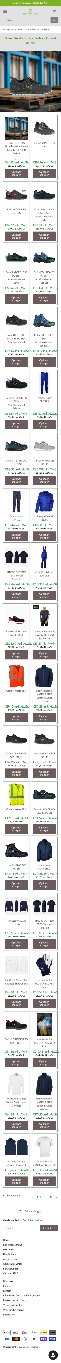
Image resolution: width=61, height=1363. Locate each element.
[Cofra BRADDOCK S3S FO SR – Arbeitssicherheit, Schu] (44, 194)
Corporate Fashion (13, 1263)
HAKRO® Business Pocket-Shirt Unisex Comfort (16, 1102)
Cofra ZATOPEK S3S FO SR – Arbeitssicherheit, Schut (16, 277)
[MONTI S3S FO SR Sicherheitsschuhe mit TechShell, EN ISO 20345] (16, 128)
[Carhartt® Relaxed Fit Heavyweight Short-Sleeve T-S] (44, 616)
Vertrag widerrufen (13, 1305)
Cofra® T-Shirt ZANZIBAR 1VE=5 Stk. (44, 1163)
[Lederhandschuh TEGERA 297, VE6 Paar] (44, 965)
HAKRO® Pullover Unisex (16, 922)
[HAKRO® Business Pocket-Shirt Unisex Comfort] (16, 1084)
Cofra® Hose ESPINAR (16, 518)
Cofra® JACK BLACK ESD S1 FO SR (44, 811)
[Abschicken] (54, 20)
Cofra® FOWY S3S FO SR (16, 867)
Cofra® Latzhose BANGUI (44, 574)
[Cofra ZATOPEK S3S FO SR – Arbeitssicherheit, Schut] (16, 257)
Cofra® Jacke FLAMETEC (44, 867)
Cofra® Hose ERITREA (44, 399)
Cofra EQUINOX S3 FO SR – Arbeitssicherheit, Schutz (44, 277)
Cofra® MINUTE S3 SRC (44, 144)
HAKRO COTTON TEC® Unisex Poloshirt (16, 576)
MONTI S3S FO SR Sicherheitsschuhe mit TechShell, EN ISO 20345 (16, 148)
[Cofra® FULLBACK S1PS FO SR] (16, 738)
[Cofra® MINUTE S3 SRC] (44, 128)
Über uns (8, 1281)
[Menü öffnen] (5, 11)
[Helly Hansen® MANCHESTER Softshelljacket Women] (44, 1084)
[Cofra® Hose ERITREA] (44, 383)
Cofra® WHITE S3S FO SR (44, 462)
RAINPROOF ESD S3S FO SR (16, 211)
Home (6, 1239)
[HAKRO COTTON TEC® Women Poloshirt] (44, 906)
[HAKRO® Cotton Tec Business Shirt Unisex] (16, 965)
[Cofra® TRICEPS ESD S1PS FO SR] (16, 1024)
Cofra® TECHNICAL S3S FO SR (16, 462)
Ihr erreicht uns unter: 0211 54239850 (30, 2)
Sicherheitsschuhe (12, 1244)
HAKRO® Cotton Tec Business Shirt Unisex (16, 982)
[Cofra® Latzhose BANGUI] (44, 557)
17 (51, 1197)
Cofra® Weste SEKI (16, 690)
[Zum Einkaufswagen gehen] (54, 11)
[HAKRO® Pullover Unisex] (16, 906)
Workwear (8, 1249)
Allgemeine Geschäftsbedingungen (21, 1295)
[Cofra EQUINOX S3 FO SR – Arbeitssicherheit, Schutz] (44, 257)
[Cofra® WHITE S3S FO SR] (44, 446)
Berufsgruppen (11, 1268)
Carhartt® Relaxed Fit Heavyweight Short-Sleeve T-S (44, 635)
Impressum (9, 1314)
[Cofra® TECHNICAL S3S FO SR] (16, 446)
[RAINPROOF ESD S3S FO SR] (16, 194)
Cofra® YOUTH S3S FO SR (44, 755)
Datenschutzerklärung (14, 1300)
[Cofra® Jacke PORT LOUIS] (44, 501)
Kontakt (7, 1290)
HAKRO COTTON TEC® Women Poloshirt (44, 924)
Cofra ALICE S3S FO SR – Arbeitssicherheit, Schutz (16, 403)
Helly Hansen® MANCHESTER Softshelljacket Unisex (44, 696)
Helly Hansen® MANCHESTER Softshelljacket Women (44, 1104)
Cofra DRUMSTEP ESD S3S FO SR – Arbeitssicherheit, (16, 338)
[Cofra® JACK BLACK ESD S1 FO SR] (44, 794)
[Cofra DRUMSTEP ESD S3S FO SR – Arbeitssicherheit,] (16, 320)
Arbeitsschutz (10, 1259)
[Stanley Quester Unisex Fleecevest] (16, 1146)
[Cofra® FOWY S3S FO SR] (16, 850)
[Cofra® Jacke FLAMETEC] (44, 850)
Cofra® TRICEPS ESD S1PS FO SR (16, 1041)
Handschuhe (9, 1254)
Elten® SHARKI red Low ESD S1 (16, 633)
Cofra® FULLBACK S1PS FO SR (16, 755)
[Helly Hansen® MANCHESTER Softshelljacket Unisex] (44, 676)
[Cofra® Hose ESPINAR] (16, 501)
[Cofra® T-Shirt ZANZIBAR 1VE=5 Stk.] (44, 1146)
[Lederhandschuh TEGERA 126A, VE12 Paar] (44, 1024)
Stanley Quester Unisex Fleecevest (16, 1163)
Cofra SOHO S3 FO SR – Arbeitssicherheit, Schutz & (44, 340)
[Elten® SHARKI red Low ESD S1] (16, 616)
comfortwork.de (32, 1346)
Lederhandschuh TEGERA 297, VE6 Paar (44, 984)
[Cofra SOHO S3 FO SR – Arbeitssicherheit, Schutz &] (44, 320)
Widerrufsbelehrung (13, 1309)
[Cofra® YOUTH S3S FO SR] (44, 738)
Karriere (7, 1286)
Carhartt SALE (10, 1273)
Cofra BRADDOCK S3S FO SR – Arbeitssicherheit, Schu (44, 214)
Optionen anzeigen (16, 173)
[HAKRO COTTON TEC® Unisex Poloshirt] (16, 557)
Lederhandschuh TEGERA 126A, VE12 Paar (44, 1043)
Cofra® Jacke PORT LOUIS (44, 518)
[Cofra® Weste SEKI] (16, 676)
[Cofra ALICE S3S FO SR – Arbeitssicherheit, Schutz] (16, 383)
